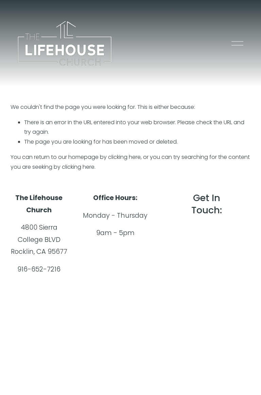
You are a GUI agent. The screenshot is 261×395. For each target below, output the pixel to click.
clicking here (124, 157)
